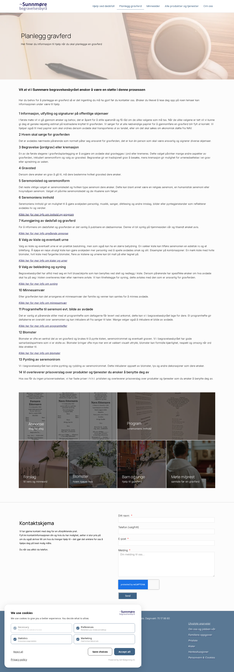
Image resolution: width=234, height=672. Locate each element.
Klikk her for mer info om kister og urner (43, 260)
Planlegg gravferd (130, 6)
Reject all (18, 651)
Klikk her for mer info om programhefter (43, 325)
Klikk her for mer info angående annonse (43, 233)
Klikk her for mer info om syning (38, 283)
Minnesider (153, 6)
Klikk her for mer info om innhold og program (46, 214)
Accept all (125, 651)
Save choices (100, 651)
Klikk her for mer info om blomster (39, 353)
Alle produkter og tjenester (182, 6)
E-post (122, 538)
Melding (123, 550)
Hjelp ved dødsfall (103, 6)
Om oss (208, 6)
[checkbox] (41, 628)
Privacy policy (19, 659)
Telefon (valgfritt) (128, 527)
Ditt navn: (124, 515)
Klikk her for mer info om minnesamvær (43, 302)
